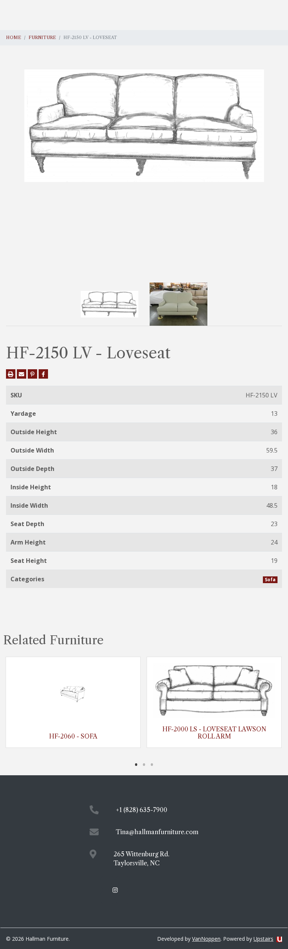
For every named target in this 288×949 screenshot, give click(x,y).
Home (13, 37)
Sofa (270, 579)
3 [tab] (152, 764)
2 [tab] (144, 764)
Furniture (42, 37)
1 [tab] (136, 764)
